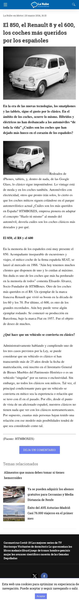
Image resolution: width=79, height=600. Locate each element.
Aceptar (41, 596)
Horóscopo (10, 546)
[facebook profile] (44, 576)
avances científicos (28, 554)
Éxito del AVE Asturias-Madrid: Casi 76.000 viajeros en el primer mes (50, 513)
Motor (20, 15)
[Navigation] (4, 4)
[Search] (73, 4)
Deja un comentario (39, 450)
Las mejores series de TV (46, 542)
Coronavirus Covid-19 (17, 542)
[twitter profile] (34, 576)
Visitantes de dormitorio (33, 546)
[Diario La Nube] (40, 3)
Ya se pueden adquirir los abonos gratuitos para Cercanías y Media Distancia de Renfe (51, 494)
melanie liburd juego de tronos (30, 550)
